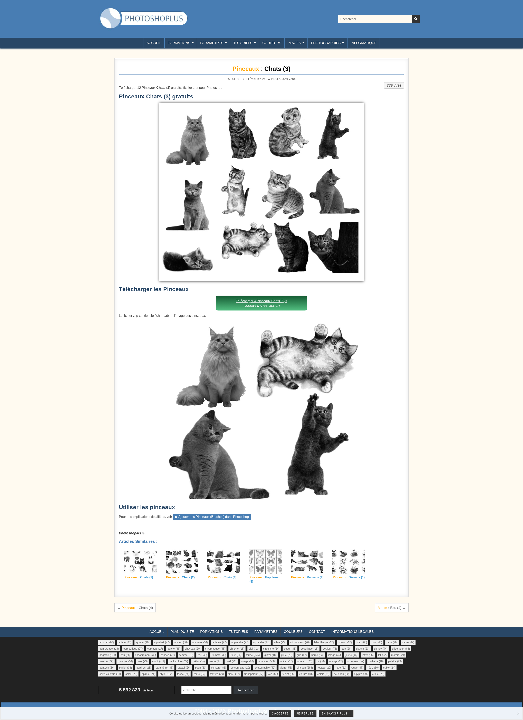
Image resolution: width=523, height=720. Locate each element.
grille (286, 655)
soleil (131, 673)
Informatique (364, 43)
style (166, 673)
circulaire (271, 648)
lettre (367, 655)
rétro (373, 667)
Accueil (153, 43)
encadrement (145, 655)
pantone (106, 667)
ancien (181, 642)
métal (199, 661)
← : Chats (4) (135, 608)
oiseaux (304, 661)
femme (186, 655)
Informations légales (352, 632)
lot (382, 655)
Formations (179, 43)
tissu (234, 673)
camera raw (109, 648)
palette (395, 661)
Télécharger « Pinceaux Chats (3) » (261, 303)
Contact (317, 632)
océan (286, 661)
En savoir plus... (336, 713)
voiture (306, 673)
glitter (270, 655)
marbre (398, 655)
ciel (253, 648)
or (321, 661)
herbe (317, 655)
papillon (143, 667)
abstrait (106, 642)
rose (341, 667)
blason (345, 642)
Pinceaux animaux (283, 79)
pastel (184, 667)
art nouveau (300, 642)
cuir (346, 648)
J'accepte (280, 713)
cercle (174, 648)
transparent (253, 673)
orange (336, 661)
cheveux (192, 648)
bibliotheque (324, 642)
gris (302, 655)
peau (200, 667)
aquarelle (261, 642)
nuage (247, 661)
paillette (376, 661)
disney (380, 648)
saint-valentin (110, 673)
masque (125, 661)
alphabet (162, 642)
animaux (200, 642)
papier (125, 667)
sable (389, 667)
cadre (408, 642)
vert (273, 673)
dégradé (107, 655)
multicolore (179, 661)
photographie (265, 667)
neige (215, 661)
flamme (219, 655)
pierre (286, 667)
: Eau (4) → (392, 608)
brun (392, 642)
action (124, 642)
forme (253, 655)
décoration (401, 648)
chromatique (215, 648)
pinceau (305, 667)
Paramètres (211, 43)
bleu (361, 642)
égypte (361, 673)
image (334, 655)
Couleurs (271, 43)
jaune (351, 655)
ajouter (142, 642)
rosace (324, 667)
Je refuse (305, 713)
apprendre (239, 642)
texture (217, 673)
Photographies (326, 43)
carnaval (155, 648)
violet (288, 673)
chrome (237, 648)
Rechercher (246, 690)
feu (202, 655)
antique (219, 642)
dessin (362, 648)
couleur (330, 648)
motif (158, 661)
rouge (357, 667)
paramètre (164, 667)
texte (199, 673)
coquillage (309, 648)
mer (142, 661)
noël (231, 661)
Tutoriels (242, 43)
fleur (236, 655)
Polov (235, 79)
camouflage (133, 648)
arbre (279, 642)
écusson (341, 673)
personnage (240, 667)
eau (125, 655)
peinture (218, 667)
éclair (323, 673)
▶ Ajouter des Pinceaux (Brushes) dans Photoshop (212, 517)
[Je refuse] (518, 713)
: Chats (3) (261, 68)
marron (106, 661)
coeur (290, 648)
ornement (356, 661)
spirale (148, 673)
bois (377, 642)
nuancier (266, 661)
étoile (378, 673)
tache (183, 673)
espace (168, 655)
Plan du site (182, 632)
